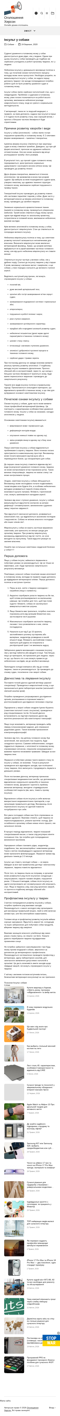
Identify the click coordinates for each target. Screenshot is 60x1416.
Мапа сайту (5, 1401)
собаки (24, 983)
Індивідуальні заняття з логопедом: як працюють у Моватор (39, 1204)
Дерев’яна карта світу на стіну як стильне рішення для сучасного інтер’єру (40, 1321)
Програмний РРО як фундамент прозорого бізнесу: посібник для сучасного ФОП (41, 1359)
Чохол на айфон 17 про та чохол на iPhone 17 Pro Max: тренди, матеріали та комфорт (41, 1165)
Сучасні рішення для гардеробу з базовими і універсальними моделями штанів (39, 1185)
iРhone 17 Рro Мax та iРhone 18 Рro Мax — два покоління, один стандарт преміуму (41, 1262)
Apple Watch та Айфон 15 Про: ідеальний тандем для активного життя (41, 1106)
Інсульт (16, 983)
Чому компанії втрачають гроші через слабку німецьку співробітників (41, 1301)
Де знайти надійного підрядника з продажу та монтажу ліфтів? (38, 1126)
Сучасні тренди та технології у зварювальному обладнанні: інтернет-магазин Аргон (41, 1087)
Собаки (10, 44)
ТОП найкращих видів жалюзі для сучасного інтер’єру (40, 1222)
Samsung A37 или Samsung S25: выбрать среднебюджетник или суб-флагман (39, 1146)
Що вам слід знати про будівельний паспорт (37, 1027)
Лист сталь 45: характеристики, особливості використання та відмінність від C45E (41, 1067)
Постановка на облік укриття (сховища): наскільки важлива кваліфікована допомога (40, 1340)
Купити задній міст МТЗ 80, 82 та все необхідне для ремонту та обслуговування (40, 1282)
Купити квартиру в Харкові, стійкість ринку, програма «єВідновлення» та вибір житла (41, 989)
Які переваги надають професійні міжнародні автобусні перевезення (37, 1243)
